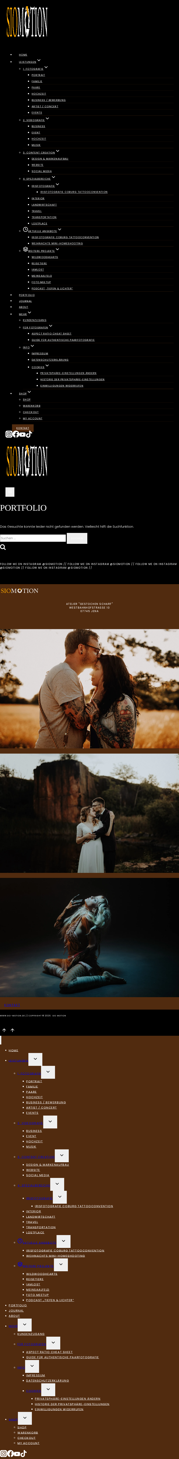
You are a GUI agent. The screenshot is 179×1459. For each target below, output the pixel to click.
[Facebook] (15, 437)
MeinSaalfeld (42, 276)
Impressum (40, 353)
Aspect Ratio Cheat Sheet (52, 333)
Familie (37, 81)
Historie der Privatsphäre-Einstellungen (72, 379)
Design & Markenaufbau (50, 158)
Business (38, 126)
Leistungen (18, 1060)
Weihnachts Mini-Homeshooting (57, 243)
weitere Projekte (38, 1266)
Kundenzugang (34, 320)
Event (36, 132)
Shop (27, 399)
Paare (36, 87)
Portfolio (27, 295)
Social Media (42, 171)
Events (37, 112)
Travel (37, 211)
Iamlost (38, 269)
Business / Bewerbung (49, 100)
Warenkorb (31, 406)
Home (23, 54)
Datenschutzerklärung (50, 360)
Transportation (44, 217)
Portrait (38, 75)
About (23, 307)
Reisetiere (39, 263)
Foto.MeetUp (41, 282)
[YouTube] (22, 437)
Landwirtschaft (44, 204)
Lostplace (39, 223)
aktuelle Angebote (40, 1243)
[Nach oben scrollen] (4, 1032)
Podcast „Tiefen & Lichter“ (52, 288)
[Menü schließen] (0, 1040)
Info (21, 1367)
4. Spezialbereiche (33, 1185)
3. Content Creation (36, 1157)
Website (37, 165)
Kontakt (22, 428)
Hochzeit (39, 94)
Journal (25, 301)
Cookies (33, 1391)
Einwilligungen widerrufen (61, 385)
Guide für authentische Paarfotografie (63, 340)
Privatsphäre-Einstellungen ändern (68, 373)
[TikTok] (29, 437)
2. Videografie (30, 1123)
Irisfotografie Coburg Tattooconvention (74, 192)
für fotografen (31, 1344)
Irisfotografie (39, 1198)
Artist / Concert (45, 106)
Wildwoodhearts (45, 257)
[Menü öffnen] (9, 492)
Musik (36, 145)
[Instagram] (8, 437)
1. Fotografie (29, 1073)
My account (32, 418)
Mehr (13, 1326)
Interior (38, 198)
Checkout (31, 412)
